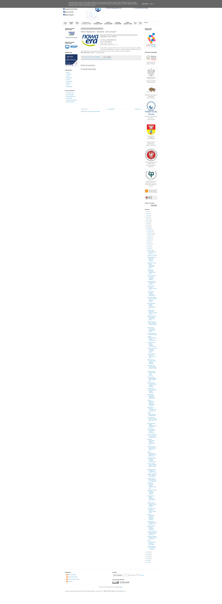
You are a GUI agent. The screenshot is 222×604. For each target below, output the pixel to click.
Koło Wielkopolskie (70, 96)
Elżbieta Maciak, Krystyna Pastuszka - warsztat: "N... (151, 527)
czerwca (150, 240)
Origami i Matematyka (71, 100)
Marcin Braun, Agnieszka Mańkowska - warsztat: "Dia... (151, 396)
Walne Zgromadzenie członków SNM (151, 414)
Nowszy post (84, 109)
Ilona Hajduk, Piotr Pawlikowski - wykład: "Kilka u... (152, 471)
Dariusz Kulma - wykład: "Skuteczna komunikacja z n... (151, 498)
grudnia (149, 229)
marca (149, 246)
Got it (152, 4)
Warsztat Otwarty (70, 101)
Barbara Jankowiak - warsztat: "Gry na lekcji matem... (152, 436)
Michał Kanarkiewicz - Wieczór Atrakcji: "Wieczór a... (151, 454)
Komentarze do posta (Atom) (93, 111)
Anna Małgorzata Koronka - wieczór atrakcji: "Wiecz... (151, 510)
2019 (147, 226)
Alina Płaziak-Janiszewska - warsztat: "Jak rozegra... (151, 329)
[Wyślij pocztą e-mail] (103, 57)
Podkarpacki (69, 81)
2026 (147, 211)
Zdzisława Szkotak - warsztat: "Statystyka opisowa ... (152, 492)
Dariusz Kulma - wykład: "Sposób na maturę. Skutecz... (152, 504)
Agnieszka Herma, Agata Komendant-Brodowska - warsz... (151, 265)
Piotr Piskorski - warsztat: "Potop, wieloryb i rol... (152, 523)
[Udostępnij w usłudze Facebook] (108, 57)
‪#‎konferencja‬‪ (88, 59)
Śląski (67, 85)
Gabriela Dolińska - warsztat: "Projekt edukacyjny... (152, 537)
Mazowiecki (69, 77)
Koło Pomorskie (70, 94)
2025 (147, 213)
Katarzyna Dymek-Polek (73, 579)
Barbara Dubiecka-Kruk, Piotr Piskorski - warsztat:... (151, 259)
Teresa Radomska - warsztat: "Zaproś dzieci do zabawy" (152, 299)
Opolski (68, 79)
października (151, 233)
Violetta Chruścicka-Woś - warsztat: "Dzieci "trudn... (152, 475)
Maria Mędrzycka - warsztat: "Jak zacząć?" (151, 283)
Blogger (120, 587)
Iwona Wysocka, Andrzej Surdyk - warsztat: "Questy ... (152, 367)
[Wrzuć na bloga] (105, 57)
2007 (147, 562)
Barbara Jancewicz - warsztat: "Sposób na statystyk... (151, 277)
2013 (147, 560)
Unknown (70, 581)
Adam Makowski (72, 574)
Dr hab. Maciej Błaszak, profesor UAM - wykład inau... (152, 379)
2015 (147, 556)
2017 (147, 552)
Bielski (67, 72)
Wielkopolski (69, 86)
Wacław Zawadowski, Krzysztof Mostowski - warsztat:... (151, 517)
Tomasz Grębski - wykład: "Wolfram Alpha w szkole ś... (152, 465)
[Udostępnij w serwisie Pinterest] (110, 57)
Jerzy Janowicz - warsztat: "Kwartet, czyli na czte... (152, 287)
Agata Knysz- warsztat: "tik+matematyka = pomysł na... (151, 409)
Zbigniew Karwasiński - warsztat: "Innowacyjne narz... (151, 442)
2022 (147, 220)
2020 (147, 224)
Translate (141, 575)
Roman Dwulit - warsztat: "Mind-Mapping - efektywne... (151, 361)
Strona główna (111, 109)
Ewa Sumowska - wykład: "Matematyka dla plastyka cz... (152, 425)
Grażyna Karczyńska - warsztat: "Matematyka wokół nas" (151, 403)
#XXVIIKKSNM (108, 59)
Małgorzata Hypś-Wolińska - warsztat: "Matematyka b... (151, 459)
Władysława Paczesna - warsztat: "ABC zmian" (151, 271)
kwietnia (150, 244)
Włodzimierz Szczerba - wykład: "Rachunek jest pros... (151, 485)
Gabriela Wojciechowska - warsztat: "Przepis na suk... (152, 338)
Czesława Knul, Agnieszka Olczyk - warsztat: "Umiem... (152, 312)
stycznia (150, 250)
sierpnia (150, 238)
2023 (147, 217)
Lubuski (68, 76)
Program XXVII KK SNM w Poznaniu (152, 334)
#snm (92, 59)
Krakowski (68, 74)
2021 (147, 222)
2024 (147, 215)
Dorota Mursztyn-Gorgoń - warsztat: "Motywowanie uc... (151, 306)
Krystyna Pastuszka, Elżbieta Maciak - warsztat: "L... (152, 533)
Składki (146, 22)
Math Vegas (69, 98)
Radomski (68, 83)
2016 (147, 554)
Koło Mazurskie (70, 93)
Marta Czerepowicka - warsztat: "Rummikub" (151, 542)
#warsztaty (96, 59)
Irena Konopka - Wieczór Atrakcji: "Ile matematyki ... (152, 480)
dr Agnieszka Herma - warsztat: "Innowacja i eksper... (152, 350)
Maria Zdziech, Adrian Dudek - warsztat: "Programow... (151, 431)
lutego (149, 248)
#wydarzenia (102, 59)
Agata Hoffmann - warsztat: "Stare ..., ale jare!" (151, 548)
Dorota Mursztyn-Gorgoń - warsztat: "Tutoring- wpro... (152, 344)
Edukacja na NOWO (152, 255)
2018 (147, 228)
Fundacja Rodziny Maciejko (151, 252)
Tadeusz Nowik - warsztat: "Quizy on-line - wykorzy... (151, 373)
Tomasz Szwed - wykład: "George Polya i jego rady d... (152, 419)
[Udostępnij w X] (107, 57)
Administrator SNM (72, 577)
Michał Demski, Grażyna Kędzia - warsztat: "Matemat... (152, 384)
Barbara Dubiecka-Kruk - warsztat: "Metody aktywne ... (152, 323)
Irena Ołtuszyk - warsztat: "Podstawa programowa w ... (152, 293)
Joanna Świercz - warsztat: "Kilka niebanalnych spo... (151, 448)
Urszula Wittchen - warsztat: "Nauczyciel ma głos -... (151, 355)
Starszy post (138, 109)
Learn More (145, 4)
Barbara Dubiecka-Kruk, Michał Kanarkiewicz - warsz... (151, 318)
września (150, 236)
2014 (147, 558)
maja (149, 242)
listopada (150, 231)
